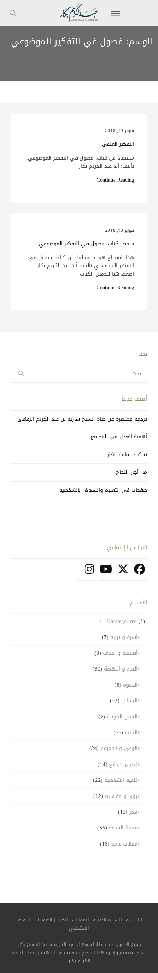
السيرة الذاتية (107, 920)
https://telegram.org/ (79, 573)
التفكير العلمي (118, 144)
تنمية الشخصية (120, 780)
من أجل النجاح (131, 472)
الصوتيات (43, 920)
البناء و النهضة (120, 669)
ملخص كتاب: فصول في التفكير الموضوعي (86, 244)
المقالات (80, 920)
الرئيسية (135, 920)
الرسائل (129, 701)
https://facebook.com (139, 573)
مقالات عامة (124, 844)
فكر (133, 812)
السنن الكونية (122, 717)
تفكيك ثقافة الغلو (126, 455)
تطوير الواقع (123, 764)
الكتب (131, 733)
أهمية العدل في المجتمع (119, 437)
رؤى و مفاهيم (121, 796)
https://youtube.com (106, 573)
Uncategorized (122, 621)
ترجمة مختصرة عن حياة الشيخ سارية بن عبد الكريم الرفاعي (82, 419)
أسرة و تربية (123, 637)
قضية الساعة (123, 828)
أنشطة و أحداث (120, 653)
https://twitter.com (123, 573)
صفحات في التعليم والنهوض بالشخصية (103, 490)
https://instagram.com (89, 573)
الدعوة (130, 685)
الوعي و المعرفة (119, 748)
